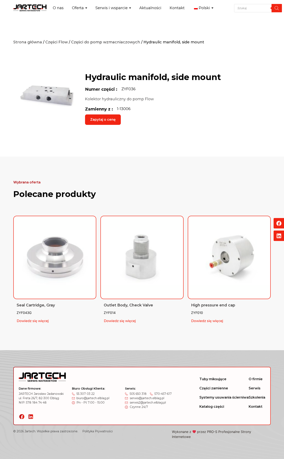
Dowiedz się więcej (33, 321)
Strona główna (27, 42)
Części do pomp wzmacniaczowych (105, 42)
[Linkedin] (279, 236)
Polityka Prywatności (97, 431)
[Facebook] (279, 223)
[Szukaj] (277, 8)
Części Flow (56, 42)
